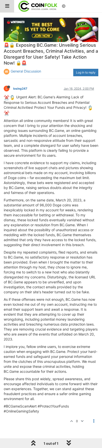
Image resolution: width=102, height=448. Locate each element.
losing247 (20, 88)
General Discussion (26, 71)
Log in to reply (86, 72)
